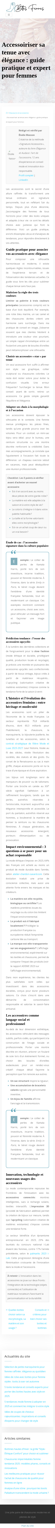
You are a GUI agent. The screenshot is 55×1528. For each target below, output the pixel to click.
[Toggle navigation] (9, 15)
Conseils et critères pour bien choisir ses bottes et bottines (38, 1318)
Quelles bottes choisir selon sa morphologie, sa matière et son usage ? (17, 1318)
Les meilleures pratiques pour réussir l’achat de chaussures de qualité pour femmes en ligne (24, 1478)
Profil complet (26, 175)
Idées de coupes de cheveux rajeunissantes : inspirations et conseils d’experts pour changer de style (25, 1416)
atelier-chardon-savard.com (27, 874)
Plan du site (27, 1525)
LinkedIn (23, 179)
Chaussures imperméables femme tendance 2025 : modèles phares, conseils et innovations (27, 1464)
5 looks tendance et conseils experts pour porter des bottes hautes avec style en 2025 (27, 1392)
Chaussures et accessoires (19, 113)
